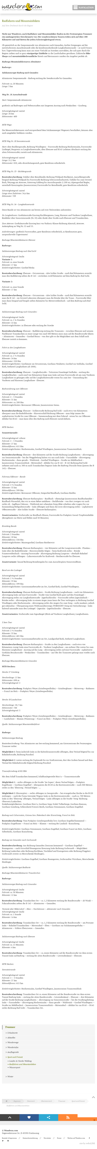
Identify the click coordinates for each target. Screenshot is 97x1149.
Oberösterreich (46, 1101)
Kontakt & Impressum (9, 1138)
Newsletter (47, 1138)
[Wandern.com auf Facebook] (90, 1138)
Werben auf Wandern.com (76, 1138)
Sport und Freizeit (78, 1101)
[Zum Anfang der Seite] (93, 1097)
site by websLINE (87, 1143)
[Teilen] (48, 1117)
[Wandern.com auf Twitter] (3, 1141)
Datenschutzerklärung (30, 1138)
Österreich (31, 1101)
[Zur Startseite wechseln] (22, 7)
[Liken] (29, 1117)
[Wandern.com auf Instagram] (8, 1141)
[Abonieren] (68, 1117)
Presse (59, 1138)
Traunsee (10, 1027)
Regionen (17, 1101)
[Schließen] (94, 1120)
